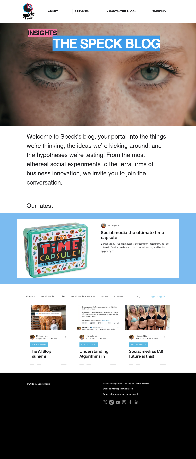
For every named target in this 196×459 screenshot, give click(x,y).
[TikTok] (111, 402)
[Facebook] (130, 402)
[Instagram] (124, 402)
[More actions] (66, 337)
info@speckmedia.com (122, 388)
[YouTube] (117, 402)
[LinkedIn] (136, 402)
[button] (165, 11)
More (116, 296)
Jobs (62, 296)
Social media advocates (83, 296)
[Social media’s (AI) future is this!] (147, 317)
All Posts (30, 296)
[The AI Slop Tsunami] (48, 317)
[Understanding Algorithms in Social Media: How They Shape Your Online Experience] (98, 317)
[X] (105, 402)
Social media (47, 296)
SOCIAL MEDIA (39, 344)
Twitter (104, 296)
